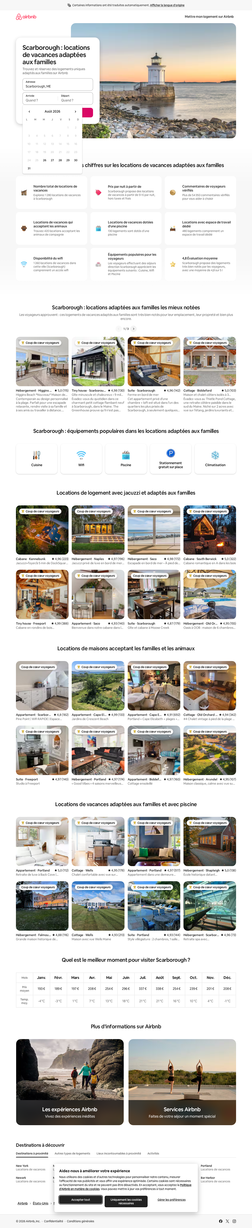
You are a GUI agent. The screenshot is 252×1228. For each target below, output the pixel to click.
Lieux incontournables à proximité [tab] (119, 1153)
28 (60, 160)
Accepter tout (80, 1199)
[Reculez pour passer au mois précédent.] (29, 111)
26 (44, 160)
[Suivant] (133, 329)
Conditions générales (80, 1221)
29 (68, 160)
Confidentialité (53, 1221)
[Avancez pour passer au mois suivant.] (75, 111)
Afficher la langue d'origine (167, 5)
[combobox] (58, 86)
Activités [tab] (153, 1153)
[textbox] (40, 100)
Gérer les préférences (171, 1199)
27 (52, 160)
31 (29, 168)
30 (75, 160)
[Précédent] (119, 329)
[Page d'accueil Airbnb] (26, 16)
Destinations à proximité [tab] (32, 1153)
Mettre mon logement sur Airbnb (209, 17)
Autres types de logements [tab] (72, 1153)
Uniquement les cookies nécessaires (126, 1201)
